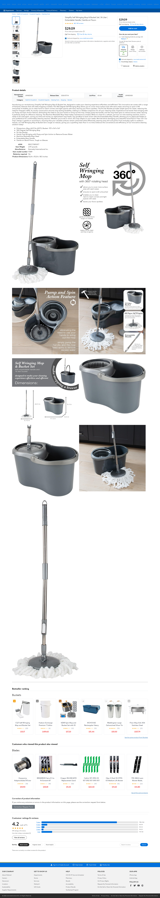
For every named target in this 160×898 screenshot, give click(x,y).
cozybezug (137, 4)
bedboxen (156, 4)
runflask (101, 4)
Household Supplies (34, 14)
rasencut (30, 4)
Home (14, 14)
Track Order (92, 865)
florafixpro (73, 4)
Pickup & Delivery (51, 10)
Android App (133, 878)
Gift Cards (37, 887)
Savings (26, 10)
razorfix (125, 4)
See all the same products (139, 793)
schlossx (24, 4)
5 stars (38, 822)
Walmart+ (37, 884)
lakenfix (131, 4)
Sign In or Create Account (61, 865)
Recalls (68, 881)
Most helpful (49, 845)
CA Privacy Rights (103, 881)
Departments (10, 10)
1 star (38, 832)
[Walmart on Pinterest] (142, 885)
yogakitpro (79, 4)
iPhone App (133, 875)
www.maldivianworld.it (86, 38)
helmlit (4, 4)
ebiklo (8, 4)
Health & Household (22, 14)
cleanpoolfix (54, 4)
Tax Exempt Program (72, 890)
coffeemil (107, 4)
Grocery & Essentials (37, 10)
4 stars (38, 824)
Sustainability (6, 887)
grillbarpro (66, 4)
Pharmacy (63, 10)
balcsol (60, 4)
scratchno (119, 4)
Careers (71, 10)
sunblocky (149, 4)
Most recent (23, 845)
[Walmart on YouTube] (138, 885)
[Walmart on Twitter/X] (134, 885)
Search (144, 845)
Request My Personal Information (108, 884)
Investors (5, 884)
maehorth (35, 4)
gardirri (47, 4)
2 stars (38, 829)
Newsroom (5, 881)
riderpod (14, 4)
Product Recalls (70, 887)
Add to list (126, 66)
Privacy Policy (102, 878)
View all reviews (19, 837)
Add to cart (132, 28)
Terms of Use (102, 875)
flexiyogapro (87, 4)
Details (135, 62)
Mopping (63, 100)
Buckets (70, 100)
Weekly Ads (106, 865)
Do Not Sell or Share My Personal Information (112, 887)
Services (19, 10)
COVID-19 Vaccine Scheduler (75, 875)
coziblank (143, 4)
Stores (36, 878)
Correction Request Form (23, 807)
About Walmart (7, 875)
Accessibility (70, 884)
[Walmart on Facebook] (131, 885)
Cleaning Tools (46, 14)
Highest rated (36, 845)
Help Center (79, 865)
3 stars (38, 827)
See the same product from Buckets (136, 737)
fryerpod (113, 4)
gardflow (42, 4)
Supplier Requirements (9, 890)
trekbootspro (95, 4)
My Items (79, 10)
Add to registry (139, 66)
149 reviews (79, 23)
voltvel (19, 4)
